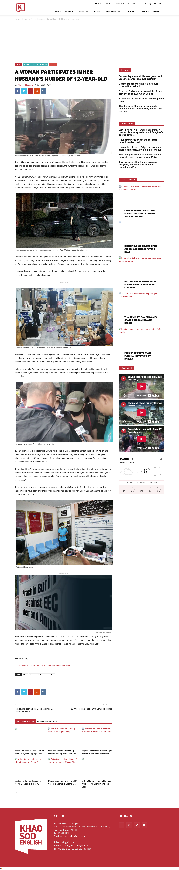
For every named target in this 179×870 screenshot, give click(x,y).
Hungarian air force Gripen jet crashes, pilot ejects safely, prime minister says (140, 148)
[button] (142, 4)
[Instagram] (150, 4)
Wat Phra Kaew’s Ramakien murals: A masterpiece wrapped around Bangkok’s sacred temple (141, 132)
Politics (69, 11)
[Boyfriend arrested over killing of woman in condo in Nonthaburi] (97, 737)
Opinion (131, 11)
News (56, 11)
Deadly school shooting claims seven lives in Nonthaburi (139, 85)
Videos (156, 11)
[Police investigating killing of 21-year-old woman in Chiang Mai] (63, 768)
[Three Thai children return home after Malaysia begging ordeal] (30, 737)
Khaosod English (25, 85)
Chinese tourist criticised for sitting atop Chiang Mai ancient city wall (140, 213)
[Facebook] (146, 4)
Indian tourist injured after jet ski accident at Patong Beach (141, 249)
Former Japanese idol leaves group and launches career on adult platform (140, 77)
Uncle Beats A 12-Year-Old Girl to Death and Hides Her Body (42, 665)
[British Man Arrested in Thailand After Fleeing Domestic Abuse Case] (97, 768)
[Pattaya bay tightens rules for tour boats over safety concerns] (141, 272)
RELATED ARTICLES (25, 721)
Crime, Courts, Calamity (35, 64)
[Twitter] (155, 4)
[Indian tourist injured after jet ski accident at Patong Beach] (141, 237)
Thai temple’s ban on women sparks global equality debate (140, 320)
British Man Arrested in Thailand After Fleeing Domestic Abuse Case (96, 784)
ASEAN (144, 11)
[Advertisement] (89, 41)
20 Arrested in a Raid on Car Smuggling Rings (91, 709)
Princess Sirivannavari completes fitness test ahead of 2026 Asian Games (141, 92)
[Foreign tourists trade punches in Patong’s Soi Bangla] (141, 344)
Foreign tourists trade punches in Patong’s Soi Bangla (137, 356)
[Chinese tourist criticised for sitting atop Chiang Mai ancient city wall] (141, 201)
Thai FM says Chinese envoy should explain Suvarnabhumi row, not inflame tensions (140, 108)
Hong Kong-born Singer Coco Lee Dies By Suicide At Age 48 (34, 710)
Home (17, 19)
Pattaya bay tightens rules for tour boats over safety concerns (140, 284)
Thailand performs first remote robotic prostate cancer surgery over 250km (140, 155)
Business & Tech (113, 11)
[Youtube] (160, 4)
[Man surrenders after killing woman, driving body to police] (63, 737)
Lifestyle (83, 11)
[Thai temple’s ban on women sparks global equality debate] (141, 308)
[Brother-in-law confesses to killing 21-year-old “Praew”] (30, 768)
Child (25, 675)
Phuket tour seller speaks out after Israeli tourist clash (138, 141)
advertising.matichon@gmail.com (75, 845)
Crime (97, 11)
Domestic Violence (37, 675)
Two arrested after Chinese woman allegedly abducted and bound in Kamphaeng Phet (138, 164)
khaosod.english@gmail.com (72, 836)
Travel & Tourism (128, 180)
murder (50, 675)
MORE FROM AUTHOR (47, 721)
